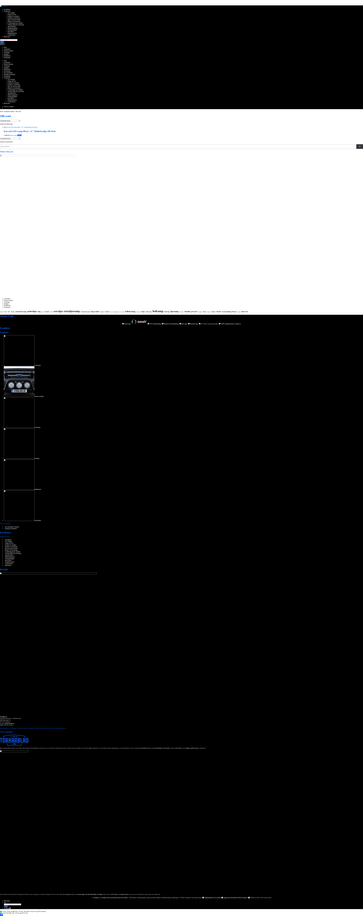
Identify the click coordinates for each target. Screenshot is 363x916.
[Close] (1, 915)
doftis (42, 311)
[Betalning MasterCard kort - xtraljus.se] (170, 324)
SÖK (2, 42)
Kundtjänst (7, 9)
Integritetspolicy (12, 33)
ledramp (158, 311)
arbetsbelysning (20, 311)
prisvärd (194, 311)
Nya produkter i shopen (12, 527)
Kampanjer (7, 57)
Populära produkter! (11, 528)
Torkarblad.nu (144, 748)
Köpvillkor (11, 31)
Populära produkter (9, 74)
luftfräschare (181, 311)
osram (187, 311)
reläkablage (200, 311)
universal (244, 311)
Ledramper (7, 49)
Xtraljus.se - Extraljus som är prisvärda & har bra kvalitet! (110, 897)
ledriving (167, 311)
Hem (5, 47)
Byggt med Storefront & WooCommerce (235, 897)
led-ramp (122, 311)
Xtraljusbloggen (12, 30)
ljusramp (174, 311)
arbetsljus (32, 311)
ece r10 (51, 311)
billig (39, 311)
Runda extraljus (8, 51)
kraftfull (107, 311)
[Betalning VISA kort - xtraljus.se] (154, 324)
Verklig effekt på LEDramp (16, 25)
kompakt (102, 311)
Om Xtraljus (11, 13)
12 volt (5, 311)
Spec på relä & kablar (14, 19)
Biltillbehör (7, 56)
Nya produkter (8, 72)
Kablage (6, 54)
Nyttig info (7, 11)
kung (113, 311)
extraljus (58, 311)
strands (218, 311)
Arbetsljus (7, 52)
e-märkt (46, 311)
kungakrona (117, 311)
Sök (5, 902)
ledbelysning (130, 311)
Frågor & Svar (12, 14)
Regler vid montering (14, 21)
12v (9, 311)
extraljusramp (72, 311)
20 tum (12, 311)
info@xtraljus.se (9, 723)
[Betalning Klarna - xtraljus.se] (126, 324)
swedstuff (238, 311)
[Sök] (359, 146)
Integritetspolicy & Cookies (212, 897)
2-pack (1, 311)
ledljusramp (149, 311)
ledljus (143, 311)
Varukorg (7, 908)
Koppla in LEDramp (14, 18)
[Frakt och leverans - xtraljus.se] (183, 324)
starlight (213, 311)
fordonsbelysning (85, 311)
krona (111, 311)
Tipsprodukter (12, 26)
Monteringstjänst (12, 28)
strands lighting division (229, 311)
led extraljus (138, 311)
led (119, 311)
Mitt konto (7, 36)
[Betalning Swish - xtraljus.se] (139, 324)
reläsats (204, 311)
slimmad (208, 311)
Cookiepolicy (12, 35)
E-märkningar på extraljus (15, 23)
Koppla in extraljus (13, 16)
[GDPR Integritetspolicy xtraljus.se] (230, 324)
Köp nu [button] (19, 135)
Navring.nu (68, 894)
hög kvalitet (95, 311)
